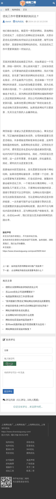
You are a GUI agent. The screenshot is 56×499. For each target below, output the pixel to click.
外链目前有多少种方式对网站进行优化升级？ (27, 305)
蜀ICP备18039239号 (19, 435)
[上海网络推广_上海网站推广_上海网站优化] (1, 9)
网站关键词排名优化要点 (17, 310)
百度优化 (30, 446)
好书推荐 (10, 460)
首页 (7, 9)
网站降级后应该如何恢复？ (18, 329)
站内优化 (16, 9)
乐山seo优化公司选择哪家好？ (20, 292)
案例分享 (10, 449)
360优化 (30, 449)
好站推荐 (10, 463)
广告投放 (30, 463)
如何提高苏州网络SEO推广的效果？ (27, 266)
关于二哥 (30, 467)
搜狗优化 (30, 453)
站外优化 (10, 446)
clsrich (8, 21)
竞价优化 (10, 453)
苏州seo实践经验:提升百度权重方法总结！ (26, 324)
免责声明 (30, 460)
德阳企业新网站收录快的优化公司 (22, 287)
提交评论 (8, 391)
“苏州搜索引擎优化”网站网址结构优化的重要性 (28, 301)
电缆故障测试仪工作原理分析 (20, 296)
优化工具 (10, 471)
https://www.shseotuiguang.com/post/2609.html (24, 251)
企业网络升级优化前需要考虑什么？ (27, 270)
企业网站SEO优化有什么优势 (20, 315)
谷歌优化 (30, 442)
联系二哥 (30, 471)
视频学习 (10, 467)
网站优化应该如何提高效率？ (20, 320)
